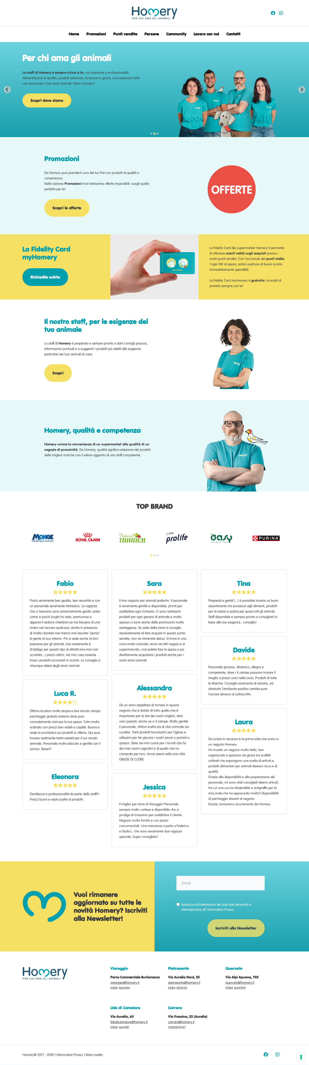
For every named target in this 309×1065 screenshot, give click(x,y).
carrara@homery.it (181, 1022)
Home (74, 33)
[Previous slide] (7, 89)
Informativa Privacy (220, 910)
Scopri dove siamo (47, 100)
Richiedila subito (45, 277)
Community (176, 33)
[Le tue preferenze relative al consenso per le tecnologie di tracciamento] (301, 1057)
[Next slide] (301, 89)
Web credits (94, 1055)
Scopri (58, 373)
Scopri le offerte (66, 207)
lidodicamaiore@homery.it (128, 1022)
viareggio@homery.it (124, 983)
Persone (152, 33)
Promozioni (96, 33)
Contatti (233, 33)
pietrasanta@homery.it (184, 983)
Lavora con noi (206, 33)
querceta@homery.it (240, 983)
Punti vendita (125, 33)
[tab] (151, 134)
